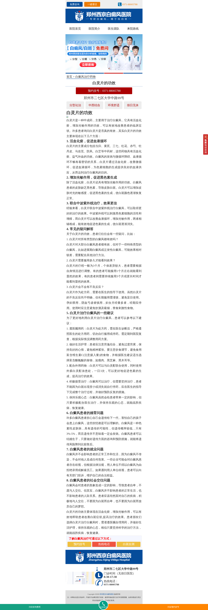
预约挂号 (79, 544)
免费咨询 (74, 4)
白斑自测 (128, 544)
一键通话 (92, 4)
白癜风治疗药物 (85, 76)
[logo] (104, 15)
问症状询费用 (34, 607)
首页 (69, 76)
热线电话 (104, 544)
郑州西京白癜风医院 (107, 594)
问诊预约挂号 (173, 607)
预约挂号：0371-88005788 (104, 90)
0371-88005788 (129, 4)
